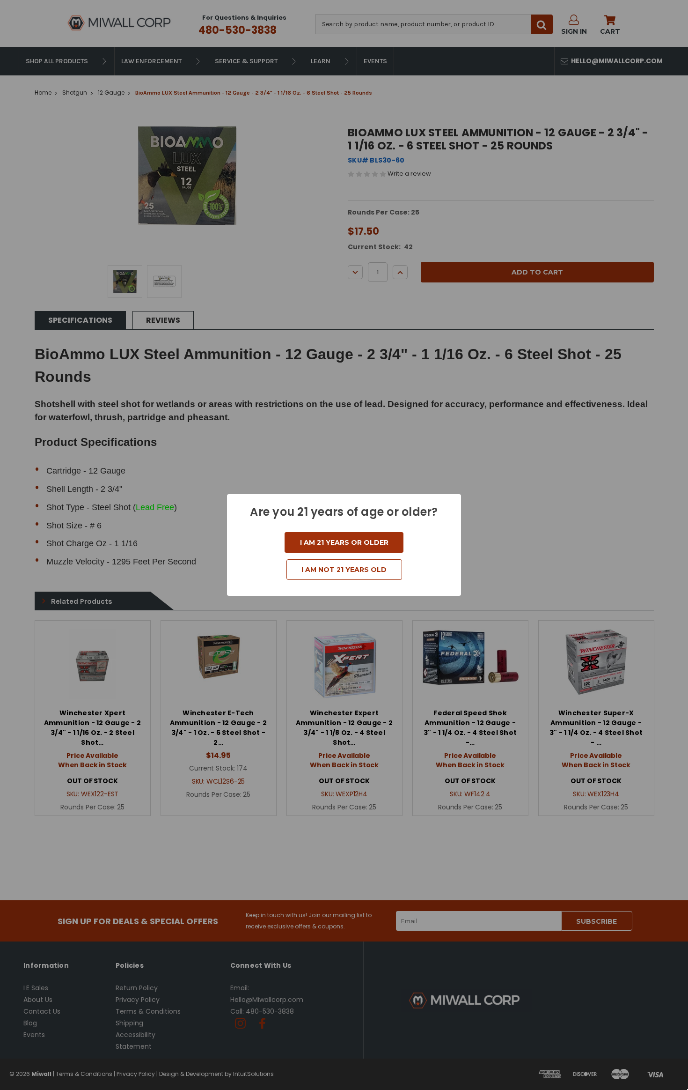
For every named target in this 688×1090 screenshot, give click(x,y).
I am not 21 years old (344, 569)
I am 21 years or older (344, 542)
